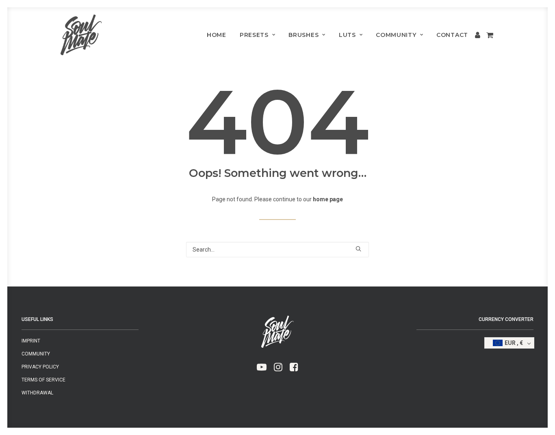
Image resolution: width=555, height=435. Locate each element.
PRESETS (254, 35)
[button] (358, 248)
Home (216, 35)
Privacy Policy (40, 367)
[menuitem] (216, 34)
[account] (478, 34)
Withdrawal (37, 393)
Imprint (31, 341)
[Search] (277, 249)
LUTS (347, 35)
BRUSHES (303, 35)
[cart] (488, 34)
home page (328, 199)
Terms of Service (43, 380)
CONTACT (452, 35)
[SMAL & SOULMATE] (81, 35)
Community (396, 35)
